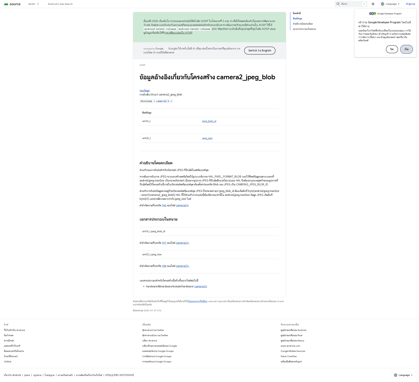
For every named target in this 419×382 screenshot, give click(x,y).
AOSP (142, 65)
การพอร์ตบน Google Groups (156, 361)
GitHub (7, 361)
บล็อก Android (149, 340)
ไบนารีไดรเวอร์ (11, 356)
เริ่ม (407, 49)
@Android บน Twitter (153, 330)
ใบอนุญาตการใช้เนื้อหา (198, 301)
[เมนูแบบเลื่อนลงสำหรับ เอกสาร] (39, 4)
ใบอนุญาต (50, 375)
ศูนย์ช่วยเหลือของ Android (293, 330)
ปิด (392, 49)
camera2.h (163, 101)
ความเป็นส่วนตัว (65, 375)
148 (164, 266)
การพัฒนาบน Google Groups (156, 356)
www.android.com (290, 345)
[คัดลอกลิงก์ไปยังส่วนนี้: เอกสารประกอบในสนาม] (182, 220)
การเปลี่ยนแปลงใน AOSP (178, 33)
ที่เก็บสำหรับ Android (14, 330)
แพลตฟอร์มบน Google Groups (157, 351)
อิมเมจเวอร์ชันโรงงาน (14, 351)
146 (164, 205)
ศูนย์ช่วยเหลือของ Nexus (292, 340)
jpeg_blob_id (209, 121)
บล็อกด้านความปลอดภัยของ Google (159, 345)
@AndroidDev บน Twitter (155, 335)
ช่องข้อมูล (145, 90)
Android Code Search (60, 3)
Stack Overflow (289, 356)
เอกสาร (31, 3)
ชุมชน (27, 375)
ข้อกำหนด (8, 335)
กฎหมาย (37, 375)
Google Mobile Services (293, 351)
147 (164, 243)
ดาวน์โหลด (9, 340)
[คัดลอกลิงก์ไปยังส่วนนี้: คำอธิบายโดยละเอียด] (176, 163)
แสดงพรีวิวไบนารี (12, 345)
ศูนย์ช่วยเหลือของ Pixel (291, 335)
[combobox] (351, 4)
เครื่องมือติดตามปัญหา (291, 361)
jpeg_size (207, 138)
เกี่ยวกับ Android (12, 375)
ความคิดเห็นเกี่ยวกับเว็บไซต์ (89, 375)
